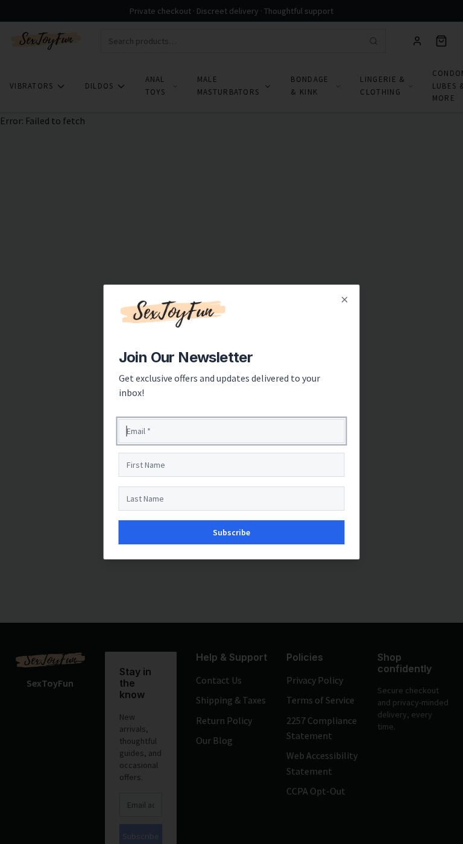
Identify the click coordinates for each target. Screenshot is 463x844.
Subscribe (231, 532)
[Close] (345, 299)
